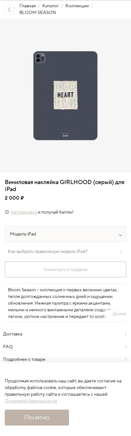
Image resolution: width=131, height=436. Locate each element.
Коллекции (77, 6)
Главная (27, 6)
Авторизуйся (24, 212)
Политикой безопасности (31, 401)
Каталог (50, 6)
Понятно (37, 417)
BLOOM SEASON (37, 13)
